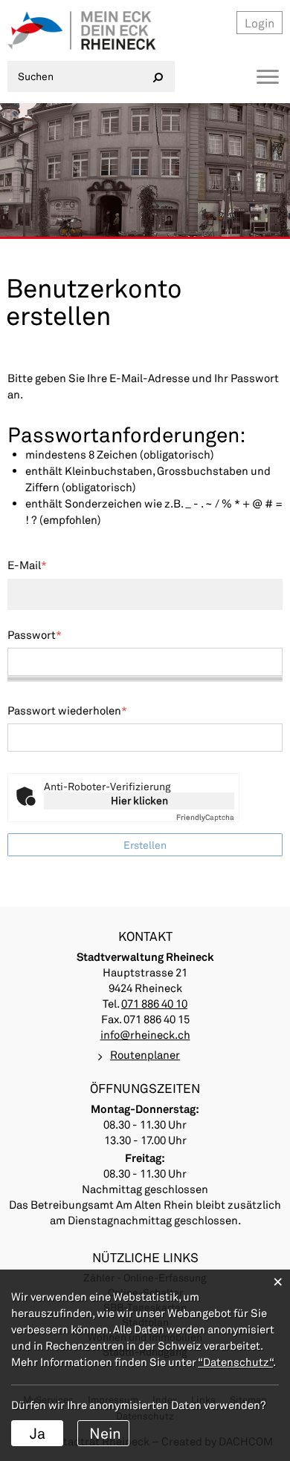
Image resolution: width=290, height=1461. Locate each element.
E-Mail (27, 564)
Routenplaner (145, 1054)
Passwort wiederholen (67, 710)
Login (259, 23)
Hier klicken (139, 800)
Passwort (34, 634)
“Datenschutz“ (235, 1361)
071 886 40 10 (154, 1003)
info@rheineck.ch (145, 1034)
